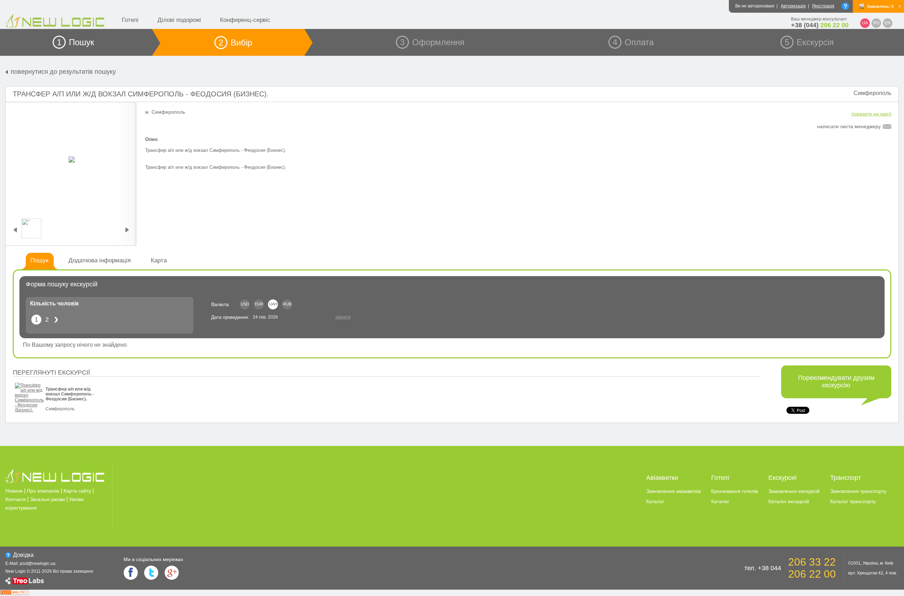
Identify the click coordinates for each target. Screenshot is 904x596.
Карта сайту (77, 491)
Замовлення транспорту (858, 491)
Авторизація (793, 6)
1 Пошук (75, 42)
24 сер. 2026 (265, 317)
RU (876, 22)
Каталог (655, 501)
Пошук (39, 260)
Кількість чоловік (54, 303)
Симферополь (872, 93)
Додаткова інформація (100, 260)
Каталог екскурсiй (788, 501)
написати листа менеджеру (849, 126)
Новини (14, 491)
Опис (151, 139)
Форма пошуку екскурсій (61, 284)
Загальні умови (47, 499)
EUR (259, 304)
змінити (343, 317)
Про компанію (43, 491)
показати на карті (871, 114)
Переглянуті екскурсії (51, 372)
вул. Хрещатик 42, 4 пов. (872, 573)
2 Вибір (235, 42)
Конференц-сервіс (245, 20)
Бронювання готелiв (734, 491)
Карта (159, 260)
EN (888, 22)
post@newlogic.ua (37, 563)
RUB (287, 304)
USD (245, 304)
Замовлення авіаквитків (673, 491)
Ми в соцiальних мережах (153, 559)
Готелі (130, 20)
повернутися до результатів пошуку (63, 71)
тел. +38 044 (762, 568)
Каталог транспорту (853, 501)
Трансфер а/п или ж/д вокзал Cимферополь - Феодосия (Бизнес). (141, 94)
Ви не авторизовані (754, 6)
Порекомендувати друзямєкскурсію (836, 381)
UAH (273, 304)
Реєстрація (823, 6)
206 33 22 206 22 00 (812, 568)
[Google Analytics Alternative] (14, 593)
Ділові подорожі (179, 20)
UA (865, 22)
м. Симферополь (165, 112)
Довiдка (23, 555)
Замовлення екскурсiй (794, 491)
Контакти (15, 499)
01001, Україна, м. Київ (870, 563)
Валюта (220, 304)
